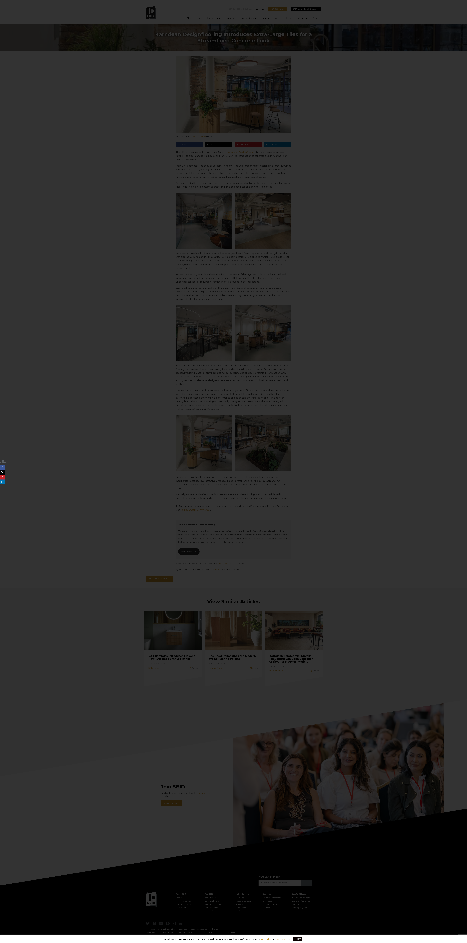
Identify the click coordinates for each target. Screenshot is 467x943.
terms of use (267, 939)
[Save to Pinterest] (2, 477)
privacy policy (283, 939)
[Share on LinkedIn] (2, 482)
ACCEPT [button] (297, 939)
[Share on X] (2, 472)
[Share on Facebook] (2, 467)
